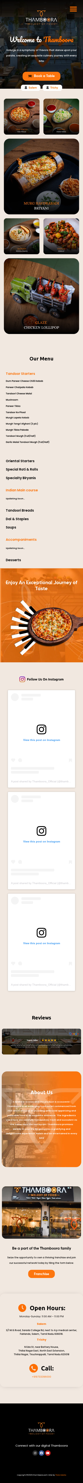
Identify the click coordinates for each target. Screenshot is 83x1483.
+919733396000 (41, 1377)
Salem (41, 1324)
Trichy (41, 1340)
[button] (73, 9)
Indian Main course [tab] (22, 490)
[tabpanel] (41, 417)
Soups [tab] (11, 527)
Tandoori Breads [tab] (20, 510)
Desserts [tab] (13, 560)
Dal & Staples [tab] (17, 519)
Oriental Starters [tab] (20, 461)
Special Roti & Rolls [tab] (22, 469)
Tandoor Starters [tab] (20, 373)
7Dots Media (60, 1475)
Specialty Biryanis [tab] (21, 478)
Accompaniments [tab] (21, 539)
